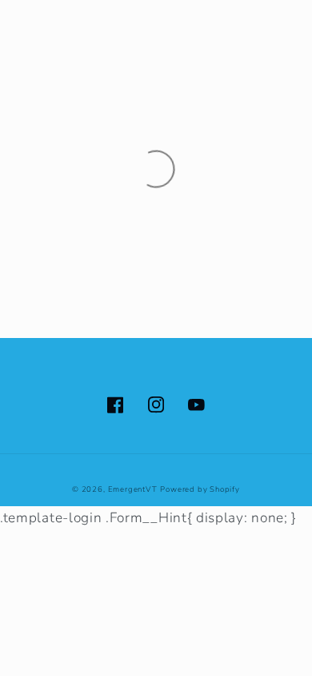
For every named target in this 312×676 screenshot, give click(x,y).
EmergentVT (133, 489)
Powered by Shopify (200, 489)
